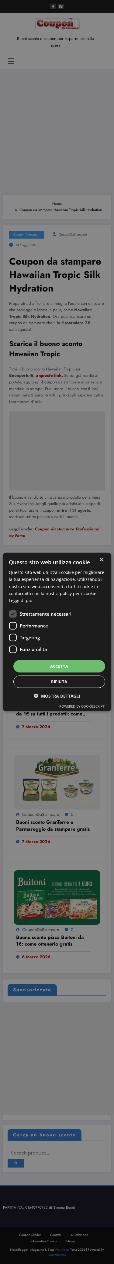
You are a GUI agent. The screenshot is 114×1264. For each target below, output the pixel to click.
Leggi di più (21, 600)
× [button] (101, 560)
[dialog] (57, 632)
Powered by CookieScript (82, 706)
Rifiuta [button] (59, 681)
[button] (57, 695)
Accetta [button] (59, 666)
